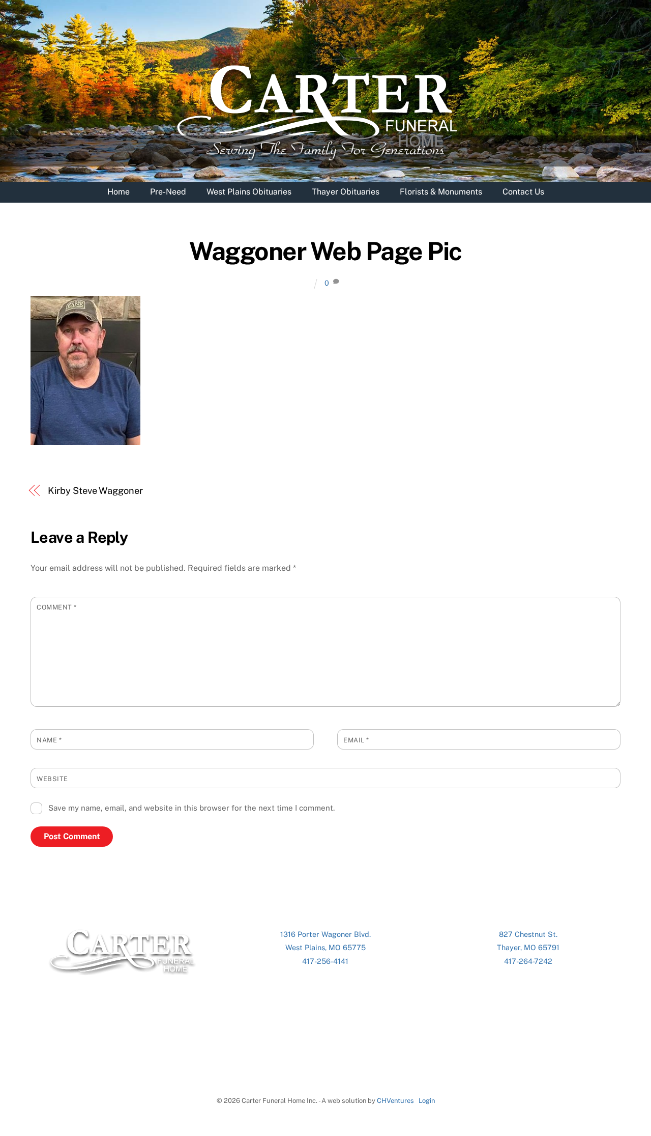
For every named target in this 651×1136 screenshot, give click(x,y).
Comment (57, 607)
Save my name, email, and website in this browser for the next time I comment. (191, 807)
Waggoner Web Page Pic (325, 251)
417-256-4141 (325, 961)
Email (356, 740)
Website (52, 779)
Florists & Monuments (441, 192)
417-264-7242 (528, 961)
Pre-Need (168, 192)
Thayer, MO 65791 (528, 947)
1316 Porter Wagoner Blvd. (325, 934)
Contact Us (523, 192)
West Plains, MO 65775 (325, 947)
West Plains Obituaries (248, 192)
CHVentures (395, 1100)
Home (118, 192)
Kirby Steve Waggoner (95, 490)
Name (49, 740)
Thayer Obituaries (345, 192)
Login (427, 1100)
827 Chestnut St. (528, 934)
